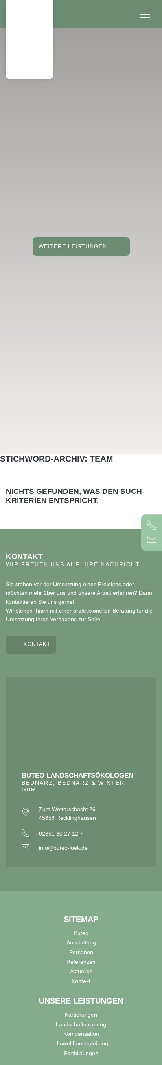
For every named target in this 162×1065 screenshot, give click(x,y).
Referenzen (81, 962)
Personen (81, 952)
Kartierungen (81, 1014)
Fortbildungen (81, 1053)
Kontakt (37, 644)
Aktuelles (81, 971)
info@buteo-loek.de (63, 848)
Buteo (81, 933)
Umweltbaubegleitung (81, 1043)
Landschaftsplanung (81, 1024)
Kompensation (81, 1034)
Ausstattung (81, 942)
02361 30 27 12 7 (61, 833)
